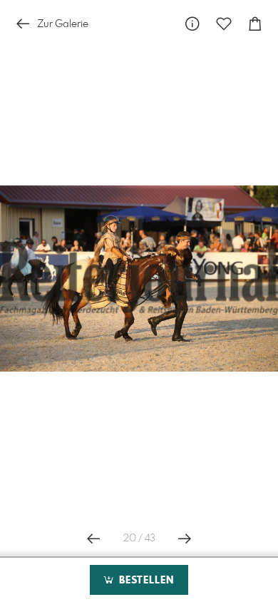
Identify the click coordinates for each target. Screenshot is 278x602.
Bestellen (144, 581)
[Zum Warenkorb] (255, 24)
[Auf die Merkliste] (223, 24)
